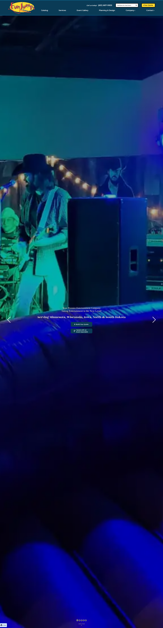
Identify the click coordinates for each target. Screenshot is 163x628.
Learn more (81, 624)
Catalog (44, 10)
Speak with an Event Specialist (82, 331)
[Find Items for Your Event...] (136, 5)
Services (62, 10)
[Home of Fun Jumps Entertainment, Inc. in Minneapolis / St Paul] (21, 8)
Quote (148, 5)
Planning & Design (107, 10)
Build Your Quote (82, 324)
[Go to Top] (159, 624)
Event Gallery (82, 10)
